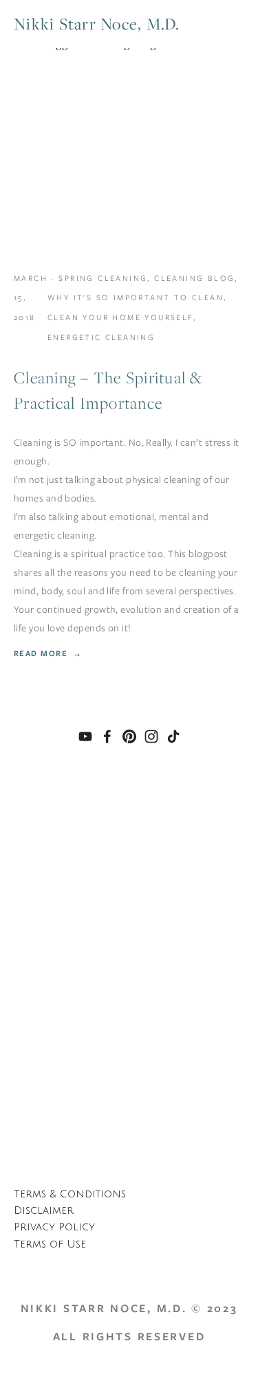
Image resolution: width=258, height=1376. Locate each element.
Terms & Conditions (70, 1194)
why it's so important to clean (135, 297)
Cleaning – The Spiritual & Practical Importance (108, 390)
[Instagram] (151, 736)
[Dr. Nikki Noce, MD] (85, 736)
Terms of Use (50, 1244)
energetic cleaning (101, 337)
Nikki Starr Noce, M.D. (97, 23)
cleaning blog (194, 278)
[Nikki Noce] (129, 736)
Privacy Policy (54, 1227)
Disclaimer (44, 1211)
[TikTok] (173, 736)
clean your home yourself (120, 317)
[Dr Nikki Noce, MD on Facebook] (107, 736)
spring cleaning (102, 278)
